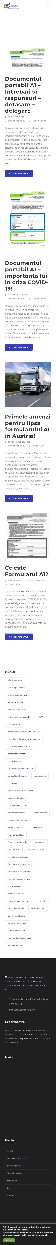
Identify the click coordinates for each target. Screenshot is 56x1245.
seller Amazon (37, 908)
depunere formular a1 (17, 798)
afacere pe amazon (16, 687)
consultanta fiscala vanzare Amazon (24, 739)
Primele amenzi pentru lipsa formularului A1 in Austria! (28, 426)
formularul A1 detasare (18, 857)
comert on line (14, 724)
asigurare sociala (15, 702)
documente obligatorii (17, 805)
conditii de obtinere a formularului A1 (24, 731)
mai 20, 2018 (14, 580)
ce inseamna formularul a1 (19, 717)
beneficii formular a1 (17, 709)
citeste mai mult (40, 1235)
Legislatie (15, 584)
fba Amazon (37, 827)
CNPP (40, 717)
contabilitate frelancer (17, 776)
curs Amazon (13, 783)
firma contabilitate (16, 835)
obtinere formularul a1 (18, 893)
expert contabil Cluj (16, 827)
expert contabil (40, 812)
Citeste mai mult (18, 173)
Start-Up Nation (14, 1173)
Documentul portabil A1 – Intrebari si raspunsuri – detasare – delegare (23, 95)
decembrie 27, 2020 (18, 295)
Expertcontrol (16, 121)
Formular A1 (39, 121)
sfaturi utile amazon (16, 930)
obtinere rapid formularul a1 (20, 901)
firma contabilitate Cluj (17, 842)
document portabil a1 (17, 812)
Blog (9, 1188)
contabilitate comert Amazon (20, 768)
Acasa (10, 1150)
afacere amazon (15, 680)
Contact (11, 1195)
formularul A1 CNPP (35, 849)
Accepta (9, 1240)
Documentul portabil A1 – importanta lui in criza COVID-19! (26, 276)
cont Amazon (40, 776)
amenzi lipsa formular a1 (19, 695)
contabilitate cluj (15, 761)
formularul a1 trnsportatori (19, 871)
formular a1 (39, 842)
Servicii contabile (15, 1165)
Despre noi (12, 1180)
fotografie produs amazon (19, 879)
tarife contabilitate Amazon (19, 938)
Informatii (38, 446)
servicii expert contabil (17, 923)
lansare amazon (15, 886)
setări (24, 1235)
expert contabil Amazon (18, 820)
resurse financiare (16, 908)
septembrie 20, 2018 (19, 442)
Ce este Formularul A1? (27, 570)
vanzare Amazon (15, 945)
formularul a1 (14, 849)
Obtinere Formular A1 (17, 1158)
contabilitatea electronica (19, 746)
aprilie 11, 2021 (16, 117)
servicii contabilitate (16, 916)
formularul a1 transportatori (20, 864)
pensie (43, 901)
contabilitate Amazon (17, 753)
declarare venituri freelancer (20, 790)
